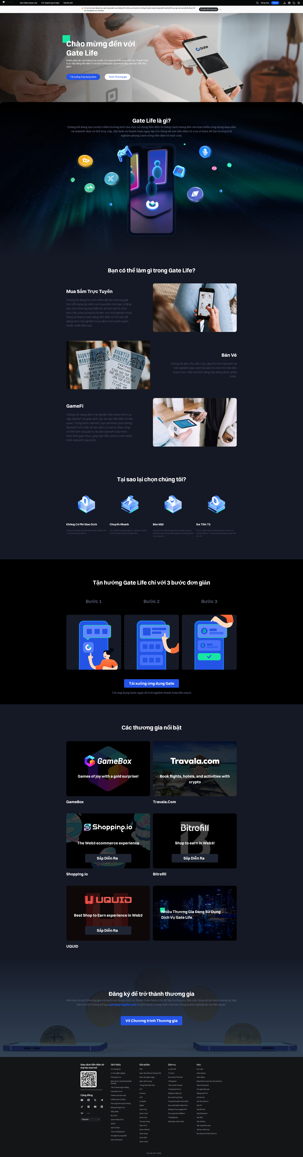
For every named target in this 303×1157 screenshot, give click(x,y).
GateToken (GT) (117, 1120)
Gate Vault (143, 1142)
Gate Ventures (117, 1140)
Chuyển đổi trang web (208, 9)
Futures (142, 1093)
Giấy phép (114, 1111)
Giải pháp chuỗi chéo (176, 1121)
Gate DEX (143, 1138)
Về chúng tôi (115, 1069)
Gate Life (143, 1117)
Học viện (200, 1069)
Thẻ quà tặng (144, 1121)
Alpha (141, 1105)
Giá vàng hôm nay (204, 1125)
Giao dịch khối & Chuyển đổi (150, 1073)
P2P (141, 1069)
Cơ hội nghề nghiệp (118, 1073)
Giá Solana (201, 1121)
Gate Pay (143, 1109)
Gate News (201, 1073)
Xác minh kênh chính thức (178, 1105)
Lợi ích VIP (172, 1069)
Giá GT (199, 1105)
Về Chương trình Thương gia (151, 1020)
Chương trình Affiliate (176, 1113)
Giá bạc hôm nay (203, 1129)
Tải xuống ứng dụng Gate (151, 683)
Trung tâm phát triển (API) (178, 1101)
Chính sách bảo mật (118, 1095)
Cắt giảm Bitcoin (203, 1089)
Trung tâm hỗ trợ (174, 1089)
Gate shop (143, 1133)
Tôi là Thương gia (118, 76)
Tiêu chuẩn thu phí (175, 1085)
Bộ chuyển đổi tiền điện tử (207, 1133)
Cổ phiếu (142, 1101)
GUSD (113, 1124)
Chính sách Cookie (118, 1099)
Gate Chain (115, 1128)
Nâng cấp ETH (202, 1093)
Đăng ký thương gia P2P (177, 1109)
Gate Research (203, 1085)
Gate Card (143, 1113)
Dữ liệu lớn (201, 1097)
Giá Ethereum (202, 1113)
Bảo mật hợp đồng (175, 1097)
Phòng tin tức (116, 1077)
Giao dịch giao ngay (147, 1077)
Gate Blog (201, 1077)
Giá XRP (200, 1117)
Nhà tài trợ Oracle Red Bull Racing (121, 1082)
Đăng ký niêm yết (175, 1093)
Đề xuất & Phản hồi (175, 1077)
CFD (141, 1097)
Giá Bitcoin (201, 1109)
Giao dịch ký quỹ (145, 1081)
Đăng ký (275, 3)
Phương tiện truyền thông (121, 1103)
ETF (141, 1089)
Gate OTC (143, 1125)
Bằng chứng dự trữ (118, 1107)
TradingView (173, 1117)
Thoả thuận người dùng (120, 1087)
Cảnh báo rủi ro (117, 1091)
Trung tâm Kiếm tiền (147, 1085)
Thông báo (172, 1081)
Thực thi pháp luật (118, 1132)
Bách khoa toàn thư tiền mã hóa (209, 1081)
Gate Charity (144, 1129)
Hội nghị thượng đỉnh (119, 1136)
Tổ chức (171, 1073)
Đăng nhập (265, 3)
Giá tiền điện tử (203, 1101)
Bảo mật (114, 1115)
